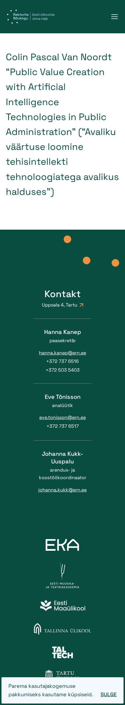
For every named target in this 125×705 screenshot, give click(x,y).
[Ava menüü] (114, 16)
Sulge (109, 694)
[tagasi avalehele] (31, 17)
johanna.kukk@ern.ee (62, 490)
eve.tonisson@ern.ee (62, 417)
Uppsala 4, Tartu (59, 305)
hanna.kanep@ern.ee (62, 353)
